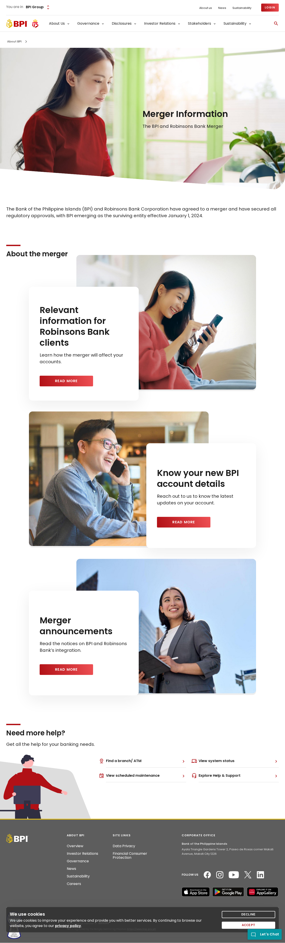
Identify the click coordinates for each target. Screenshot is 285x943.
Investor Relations (82, 854)
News (222, 8)
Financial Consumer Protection (130, 856)
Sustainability (241, 8)
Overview (75, 846)
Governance (78, 861)
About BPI (14, 41)
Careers (74, 884)
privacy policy (68, 925)
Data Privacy (124, 846)
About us (205, 8)
